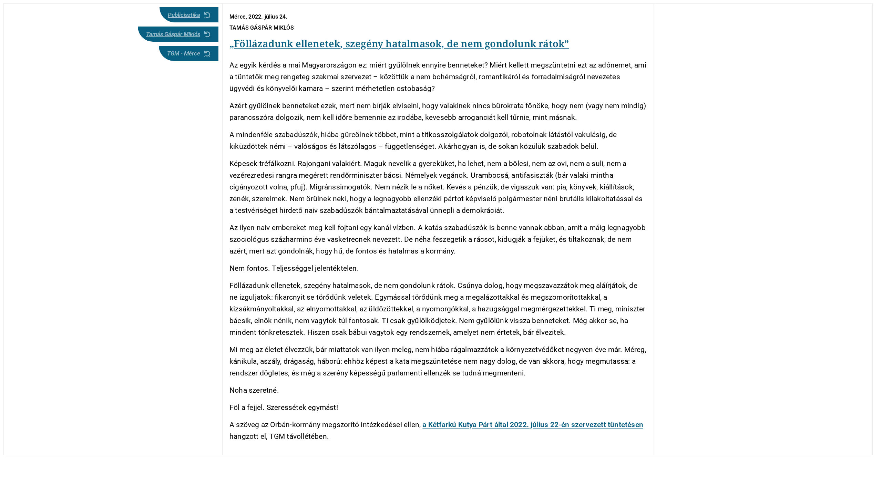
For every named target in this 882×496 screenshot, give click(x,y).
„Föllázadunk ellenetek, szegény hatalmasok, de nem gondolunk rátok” (399, 43)
